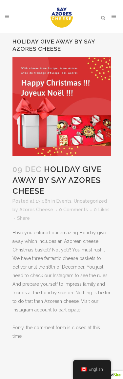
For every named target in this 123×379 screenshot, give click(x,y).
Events (64, 201)
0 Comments (73, 209)
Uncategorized (90, 201)
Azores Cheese (36, 209)
